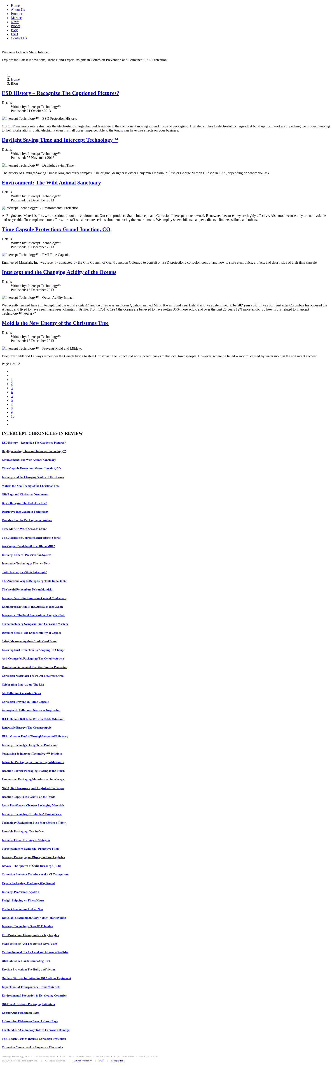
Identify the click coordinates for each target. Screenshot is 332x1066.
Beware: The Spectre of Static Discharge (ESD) (31, 866)
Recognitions (117, 1060)
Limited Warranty (82, 1060)
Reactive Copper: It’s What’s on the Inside (28, 796)
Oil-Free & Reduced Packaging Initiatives (28, 1004)
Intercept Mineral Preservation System (26, 555)
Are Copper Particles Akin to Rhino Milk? (28, 546)
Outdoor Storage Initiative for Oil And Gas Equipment (36, 978)
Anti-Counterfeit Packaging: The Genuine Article (33, 658)
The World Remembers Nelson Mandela (27, 589)
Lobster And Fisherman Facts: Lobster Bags (30, 1021)
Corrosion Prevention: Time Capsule (25, 701)
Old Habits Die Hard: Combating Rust (26, 961)
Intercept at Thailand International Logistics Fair (33, 615)
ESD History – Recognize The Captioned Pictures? (60, 93)
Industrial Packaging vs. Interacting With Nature (33, 762)
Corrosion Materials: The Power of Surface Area (33, 675)
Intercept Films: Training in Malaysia (26, 840)
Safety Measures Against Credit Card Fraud (29, 641)
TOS (101, 1060)
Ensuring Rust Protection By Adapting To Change (33, 650)
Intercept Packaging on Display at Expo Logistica (33, 857)
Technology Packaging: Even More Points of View (33, 822)
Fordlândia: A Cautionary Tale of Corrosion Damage (35, 1030)
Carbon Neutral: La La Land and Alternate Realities (35, 952)
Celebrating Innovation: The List (23, 684)
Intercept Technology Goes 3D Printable (27, 926)
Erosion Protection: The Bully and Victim (28, 969)
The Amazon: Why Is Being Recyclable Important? (34, 581)
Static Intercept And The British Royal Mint (29, 943)
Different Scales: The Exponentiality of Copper (31, 632)
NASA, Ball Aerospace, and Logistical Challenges (33, 788)
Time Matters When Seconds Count (24, 529)
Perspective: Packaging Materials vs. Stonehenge (33, 779)
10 (12, 416)
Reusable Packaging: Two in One (23, 831)
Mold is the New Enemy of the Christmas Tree (55, 323)
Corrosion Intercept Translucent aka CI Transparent (35, 874)
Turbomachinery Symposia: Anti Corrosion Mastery (35, 624)
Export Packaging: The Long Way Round (28, 883)
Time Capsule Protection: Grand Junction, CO (56, 229)
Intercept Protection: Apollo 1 (21, 892)
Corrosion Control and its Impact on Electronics (32, 1047)
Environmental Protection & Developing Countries (34, 995)
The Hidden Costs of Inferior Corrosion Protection (34, 1038)
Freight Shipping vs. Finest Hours (23, 900)
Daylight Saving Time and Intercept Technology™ (60, 140)
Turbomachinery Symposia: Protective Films (30, 848)
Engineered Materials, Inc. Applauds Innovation (32, 606)
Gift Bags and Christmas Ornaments (25, 494)
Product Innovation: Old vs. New (22, 909)
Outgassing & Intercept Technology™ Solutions (32, 753)
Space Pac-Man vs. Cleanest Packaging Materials (33, 805)
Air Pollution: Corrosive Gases (21, 693)
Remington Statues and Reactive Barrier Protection (34, 667)
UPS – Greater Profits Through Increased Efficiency (35, 736)
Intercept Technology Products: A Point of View (32, 814)
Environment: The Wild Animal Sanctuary (51, 183)
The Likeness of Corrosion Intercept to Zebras (31, 537)
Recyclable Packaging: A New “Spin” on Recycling (34, 917)
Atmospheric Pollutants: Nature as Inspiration (31, 710)
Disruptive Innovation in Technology (25, 511)
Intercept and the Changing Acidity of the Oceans (59, 272)
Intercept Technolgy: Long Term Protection (29, 745)
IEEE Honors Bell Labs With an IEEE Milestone (33, 719)
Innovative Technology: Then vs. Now (26, 563)
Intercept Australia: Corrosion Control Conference (34, 598)
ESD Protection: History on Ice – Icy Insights (30, 935)
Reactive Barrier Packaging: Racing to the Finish (33, 770)
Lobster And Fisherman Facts (20, 1012)
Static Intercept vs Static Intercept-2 (24, 572)
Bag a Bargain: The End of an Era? (24, 503)
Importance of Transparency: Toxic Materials (31, 987)
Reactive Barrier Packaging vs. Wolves (27, 520)
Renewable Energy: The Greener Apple (26, 727)
